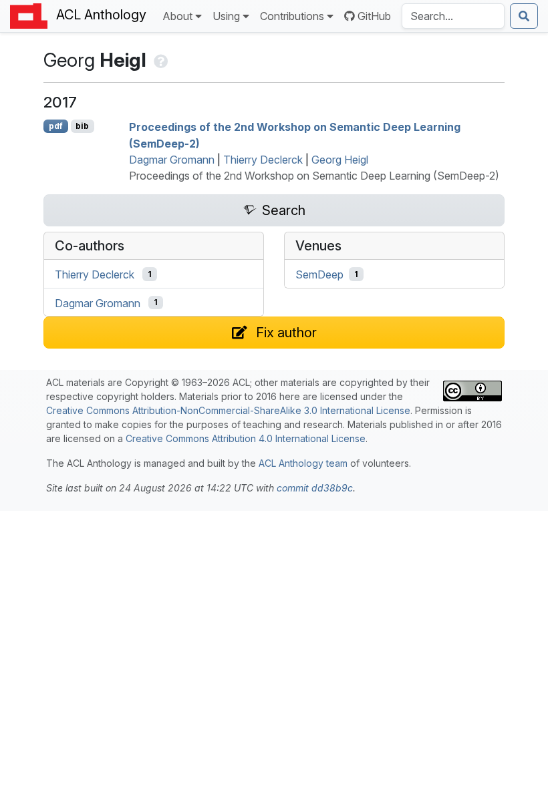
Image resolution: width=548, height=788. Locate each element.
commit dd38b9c (315, 488)
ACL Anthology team (303, 463)
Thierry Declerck (263, 159)
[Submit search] (524, 16)
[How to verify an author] (159, 59)
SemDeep (319, 274)
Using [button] (226, 16)
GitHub (374, 16)
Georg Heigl (339, 159)
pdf (56, 126)
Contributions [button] (292, 16)
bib (82, 126)
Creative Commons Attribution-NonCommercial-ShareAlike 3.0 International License (228, 410)
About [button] (177, 16)
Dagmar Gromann (172, 159)
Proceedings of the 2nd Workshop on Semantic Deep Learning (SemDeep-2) (314, 175)
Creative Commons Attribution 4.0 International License (246, 438)
